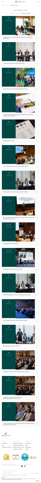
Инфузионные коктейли (18, 443)
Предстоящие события (15, 13)
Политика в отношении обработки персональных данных (10, 474)
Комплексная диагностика (18, 447)
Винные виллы (28, 447)
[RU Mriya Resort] (20, 2)
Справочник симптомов (7, 447)
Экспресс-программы (17, 449)
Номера (27, 449)
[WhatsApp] (22, 466)
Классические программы (18, 445)
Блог (3, 445)
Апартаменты (28, 443)
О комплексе (4, 443)
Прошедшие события (25, 13)
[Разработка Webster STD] (37, 473)
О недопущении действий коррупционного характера (9, 475)
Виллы (26, 445)
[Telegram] (25, 466)
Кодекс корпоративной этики (22, 475)
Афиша (7, 5)
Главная (3, 5)
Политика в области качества (23, 474)
